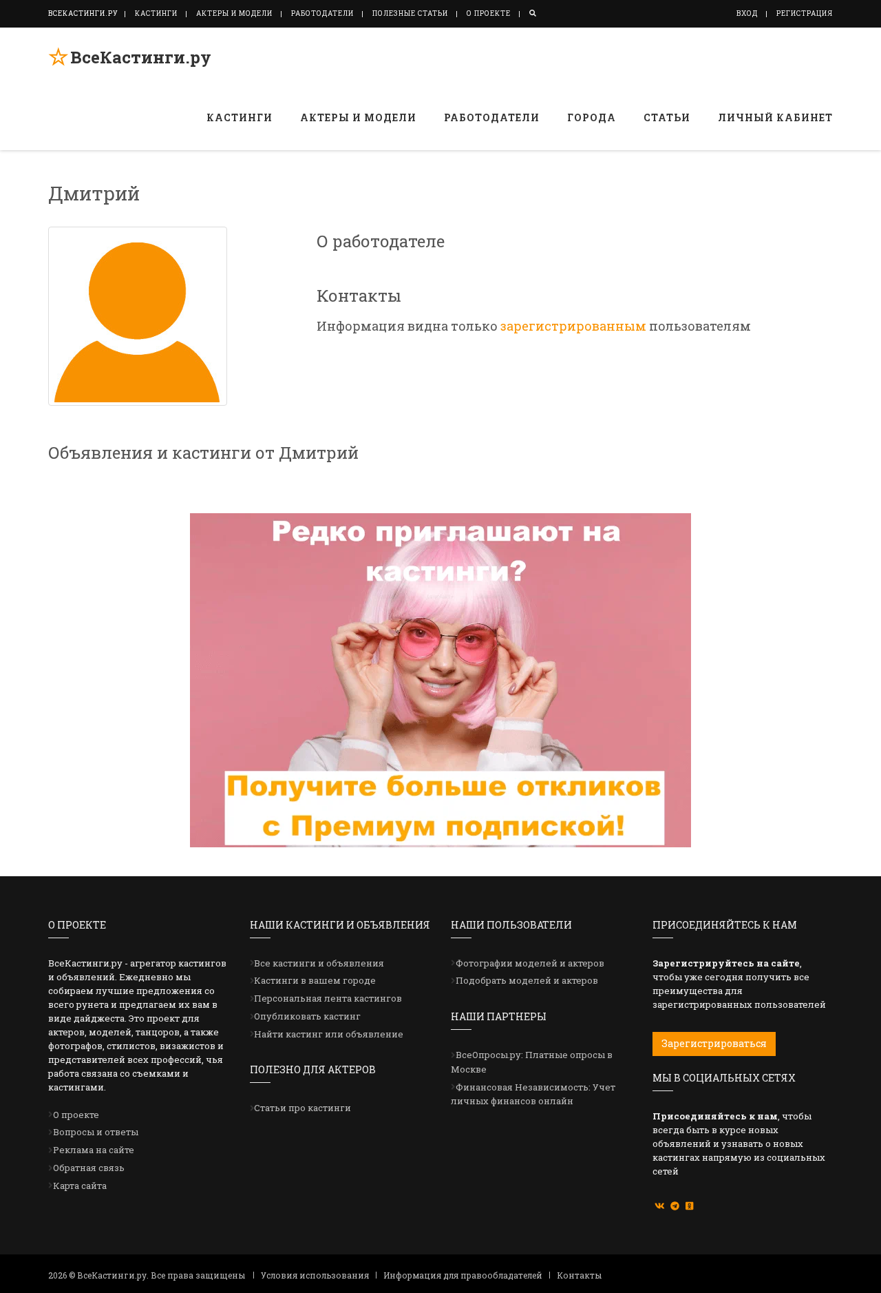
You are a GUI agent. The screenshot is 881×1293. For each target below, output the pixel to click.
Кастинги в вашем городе (315, 980)
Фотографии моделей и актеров (530, 963)
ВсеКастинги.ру (140, 57)
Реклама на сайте (93, 1150)
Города (591, 117)
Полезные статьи (410, 13)
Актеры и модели (234, 13)
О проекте (489, 13)
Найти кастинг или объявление (328, 1034)
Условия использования (315, 1275)
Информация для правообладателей (462, 1275)
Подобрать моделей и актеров (527, 980)
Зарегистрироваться (714, 1043)
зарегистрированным (573, 326)
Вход (747, 13)
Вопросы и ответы (95, 1132)
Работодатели (322, 13)
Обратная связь (89, 1167)
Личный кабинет (775, 117)
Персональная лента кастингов (328, 998)
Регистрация (804, 13)
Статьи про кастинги (302, 1107)
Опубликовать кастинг (307, 1016)
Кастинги (156, 13)
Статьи (667, 117)
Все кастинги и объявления (319, 963)
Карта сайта (80, 1185)
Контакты (579, 1275)
